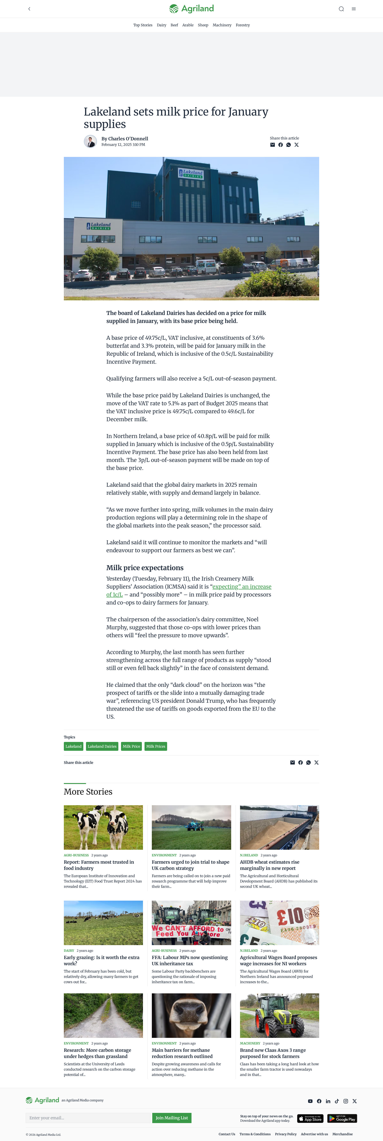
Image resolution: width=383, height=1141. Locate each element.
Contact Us (227, 1134)
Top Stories (142, 25)
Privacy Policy (286, 1134)
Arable (187, 25)
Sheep (203, 25)
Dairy (161, 25)
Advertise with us (314, 1134)
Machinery (222, 25)
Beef (174, 25)
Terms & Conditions (255, 1134)
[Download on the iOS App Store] (310, 1118)
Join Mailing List (172, 1117)
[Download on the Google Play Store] (342, 1118)
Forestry (243, 25)
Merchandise (342, 1134)
